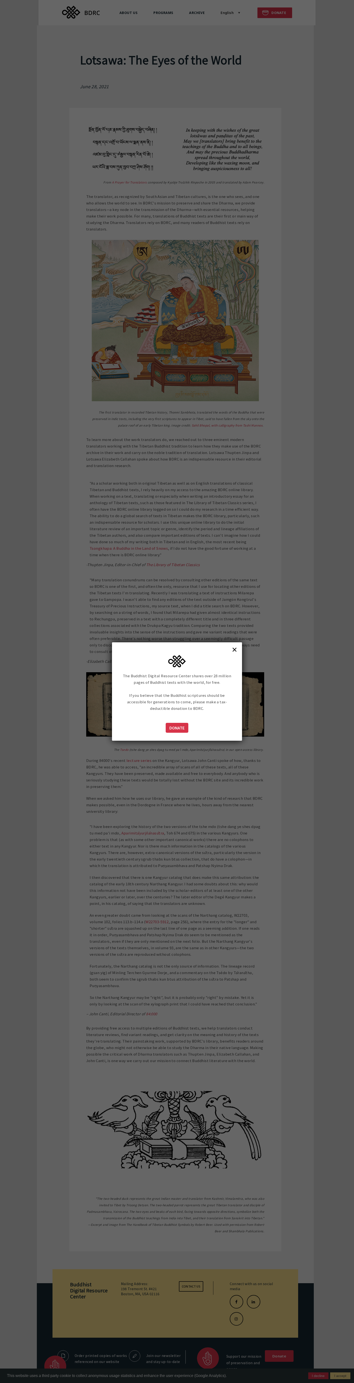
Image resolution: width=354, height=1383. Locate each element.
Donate (177, 727)
